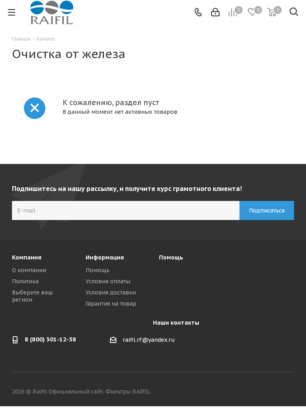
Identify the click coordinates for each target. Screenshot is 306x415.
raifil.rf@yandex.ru (149, 339)
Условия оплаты (108, 281)
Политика (25, 281)
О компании (29, 270)
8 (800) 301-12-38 (50, 339)
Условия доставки (111, 292)
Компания (26, 257)
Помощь (98, 270)
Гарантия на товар (111, 303)
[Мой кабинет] (215, 12)
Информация (105, 257)
